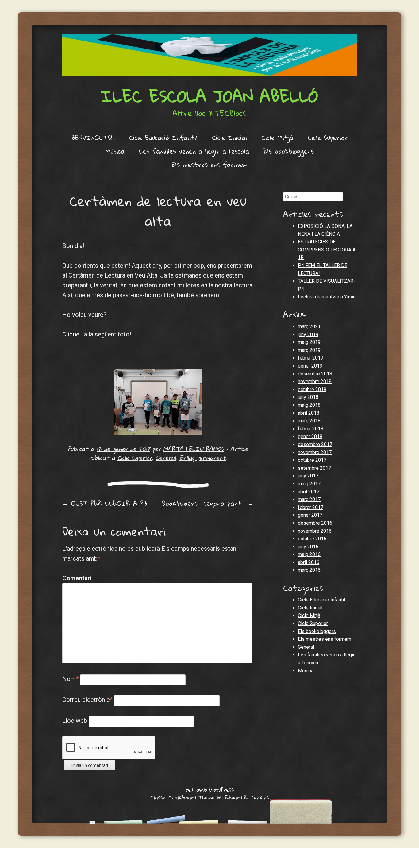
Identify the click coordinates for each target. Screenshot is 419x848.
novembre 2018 (315, 381)
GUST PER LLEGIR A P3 (104, 503)
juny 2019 (308, 334)
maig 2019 (309, 342)
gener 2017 (310, 515)
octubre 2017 (312, 460)
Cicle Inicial (229, 137)
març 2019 (309, 350)
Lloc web (74, 720)
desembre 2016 (315, 523)
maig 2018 (309, 405)
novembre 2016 (315, 531)
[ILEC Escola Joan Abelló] (209, 55)
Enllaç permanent (202, 457)
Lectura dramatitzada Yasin (327, 297)
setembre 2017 (314, 468)
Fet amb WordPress (210, 789)
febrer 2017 (310, 507)
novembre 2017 (315, 452)
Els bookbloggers (288, 151)
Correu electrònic (87, 699)
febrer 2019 (310, 358)
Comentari (75, 578)
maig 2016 (309, 554)
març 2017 (309, 499)
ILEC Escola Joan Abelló (209, 96)
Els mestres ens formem (209, 164)
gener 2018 (310, 436)
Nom (70, 679)
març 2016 (309, 570)
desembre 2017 (315, 444)
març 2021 (309, 326)
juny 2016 (308, 547)
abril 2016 (308, 562)
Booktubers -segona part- (208, 503)
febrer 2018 (310, 429)
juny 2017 (308, 476)
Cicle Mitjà (277, 137)
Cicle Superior (328, 137)
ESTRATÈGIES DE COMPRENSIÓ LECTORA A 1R (327, 249)
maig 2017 (309, 484)
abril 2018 (308, 413)
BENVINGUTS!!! (93, 137)
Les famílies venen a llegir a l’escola (194, 151)
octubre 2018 (312, 389)
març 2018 (309, 421)
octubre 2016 (312, 539)
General (166, 457)
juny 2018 (308, 397)
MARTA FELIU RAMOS (193, 448)
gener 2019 (310, 366)
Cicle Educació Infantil (163, 137)
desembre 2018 (315, 374)
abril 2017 (308, 492)
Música (115, 151)
